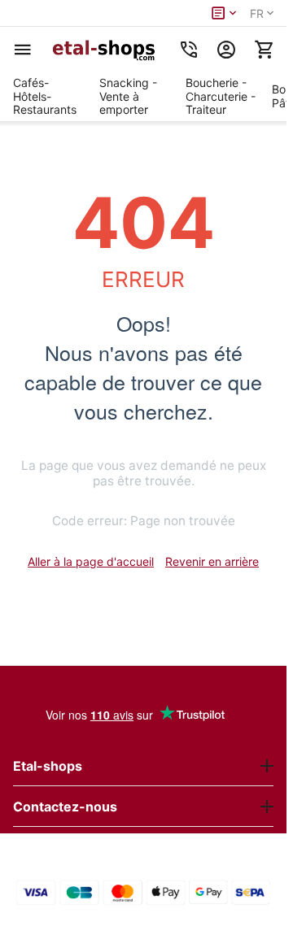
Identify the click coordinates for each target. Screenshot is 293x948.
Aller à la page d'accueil (91, 561)
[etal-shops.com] (105, 49)
